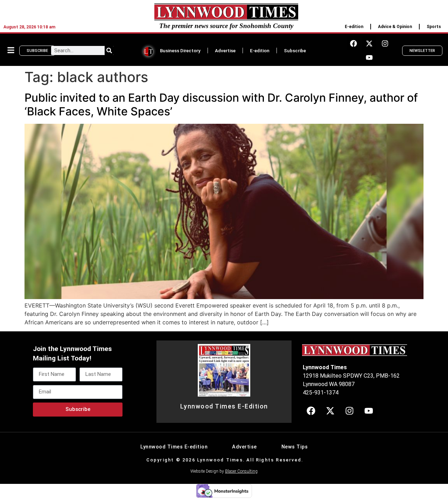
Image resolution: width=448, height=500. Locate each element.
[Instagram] (385, 43)
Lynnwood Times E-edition (174, 447)
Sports (434, 26)
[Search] (109, 50)
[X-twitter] (369, 43)
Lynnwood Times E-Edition (224, 406)
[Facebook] (353, 43)
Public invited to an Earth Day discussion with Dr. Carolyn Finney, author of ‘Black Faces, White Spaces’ (221, 104)
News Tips (294, 447)
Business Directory (180, 50)
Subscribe (295, 50)
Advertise (225, 50)
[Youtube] (369, 57)
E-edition (354, 26)
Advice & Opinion (395, 26)
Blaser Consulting (241, 471)
